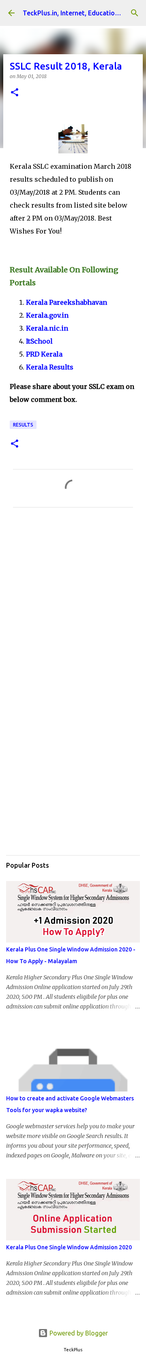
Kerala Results (49, 367)
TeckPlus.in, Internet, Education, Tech (79, 13)
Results (23, 424)
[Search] (135, 13)
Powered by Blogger (78, 1333)
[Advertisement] (73, 605)
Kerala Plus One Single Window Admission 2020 (69, 1247)
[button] (14, 92)
